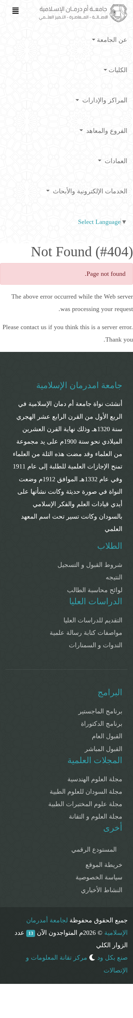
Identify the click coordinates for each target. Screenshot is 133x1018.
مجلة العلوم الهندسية (94, 779)
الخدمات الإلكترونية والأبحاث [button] (89, 191)
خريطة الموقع (103, 864)
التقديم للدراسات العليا (92, 620)
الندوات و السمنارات (95, 645)
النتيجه (114, 577)
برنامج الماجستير (100, 711)
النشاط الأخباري (101, 890)
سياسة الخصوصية (99, 877)
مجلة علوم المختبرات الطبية (85, 804)
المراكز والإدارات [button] (104, 100)
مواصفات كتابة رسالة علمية (86, 632)
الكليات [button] (118, 70)
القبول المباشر (103, 748)
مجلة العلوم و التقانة (95, 816)
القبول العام (107, 736)
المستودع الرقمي (94, 849)
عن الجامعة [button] (112, 39)
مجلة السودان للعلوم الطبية (86, 791)
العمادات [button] (115, 161)
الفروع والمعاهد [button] (105, 130)
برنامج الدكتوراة (101, 723)
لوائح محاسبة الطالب (94, 590)
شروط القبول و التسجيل (89, 564)
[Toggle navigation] (16, 12)
